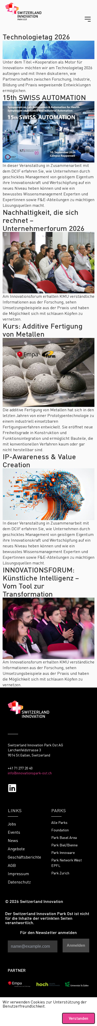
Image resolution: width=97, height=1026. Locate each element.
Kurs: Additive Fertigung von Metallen (43, 329)
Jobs (12, 823)
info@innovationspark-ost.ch (30, 773)
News (13, 840)
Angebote (16, 848)
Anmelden (76, 945)
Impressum (18, 873)
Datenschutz (19, 882)
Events (14, 832)
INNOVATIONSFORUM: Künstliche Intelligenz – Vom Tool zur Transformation (41, 581)
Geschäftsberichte (24, 857)
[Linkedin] (12, 788)
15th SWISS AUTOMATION (44, 97)
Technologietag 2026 (36, 36)
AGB (12, 865)
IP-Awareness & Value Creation (39, 460)
